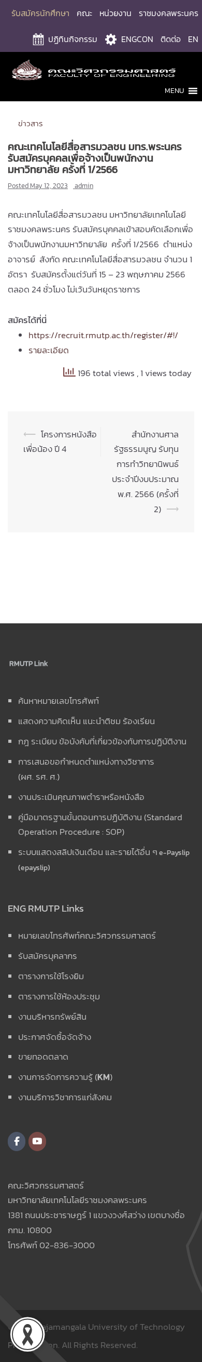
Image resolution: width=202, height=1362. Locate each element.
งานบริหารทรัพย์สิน (52, 1016)
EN (193, 39)
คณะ (84, 13)
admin (84, 186)
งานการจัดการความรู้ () (65, 1077)
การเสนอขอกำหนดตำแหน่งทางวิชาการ (86, 761)
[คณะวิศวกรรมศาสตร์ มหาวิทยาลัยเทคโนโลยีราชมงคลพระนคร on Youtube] (37, 1141)
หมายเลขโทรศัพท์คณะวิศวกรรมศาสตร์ (87, 935)
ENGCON (137, 39)
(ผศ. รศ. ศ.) (39, 776)
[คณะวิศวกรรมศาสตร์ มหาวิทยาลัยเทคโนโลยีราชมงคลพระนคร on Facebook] (16, 1141)
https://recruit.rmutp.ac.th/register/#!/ (103, 335)
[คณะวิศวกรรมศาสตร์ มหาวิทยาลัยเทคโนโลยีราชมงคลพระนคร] (101, 69)
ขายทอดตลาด (43, 1056)
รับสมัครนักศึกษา (40, 13)
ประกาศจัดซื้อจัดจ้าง (54, 1037)
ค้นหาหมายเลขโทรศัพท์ (58, 700)
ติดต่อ (171, 39)
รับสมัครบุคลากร (47, 956)
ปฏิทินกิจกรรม (72, 39)
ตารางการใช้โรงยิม (51, 976)
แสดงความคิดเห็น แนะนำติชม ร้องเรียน (86, 721)
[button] (174, 91)
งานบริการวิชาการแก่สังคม (65, 1097)
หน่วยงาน (115, 13)
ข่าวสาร (30, 123)
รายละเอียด (48, 350)
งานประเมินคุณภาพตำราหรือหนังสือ (81, 797)
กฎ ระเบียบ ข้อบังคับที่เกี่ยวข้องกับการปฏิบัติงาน (102, 741)
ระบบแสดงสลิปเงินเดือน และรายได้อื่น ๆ (87, 852)
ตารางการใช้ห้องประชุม (59, 996)
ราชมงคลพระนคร (168, 13)
